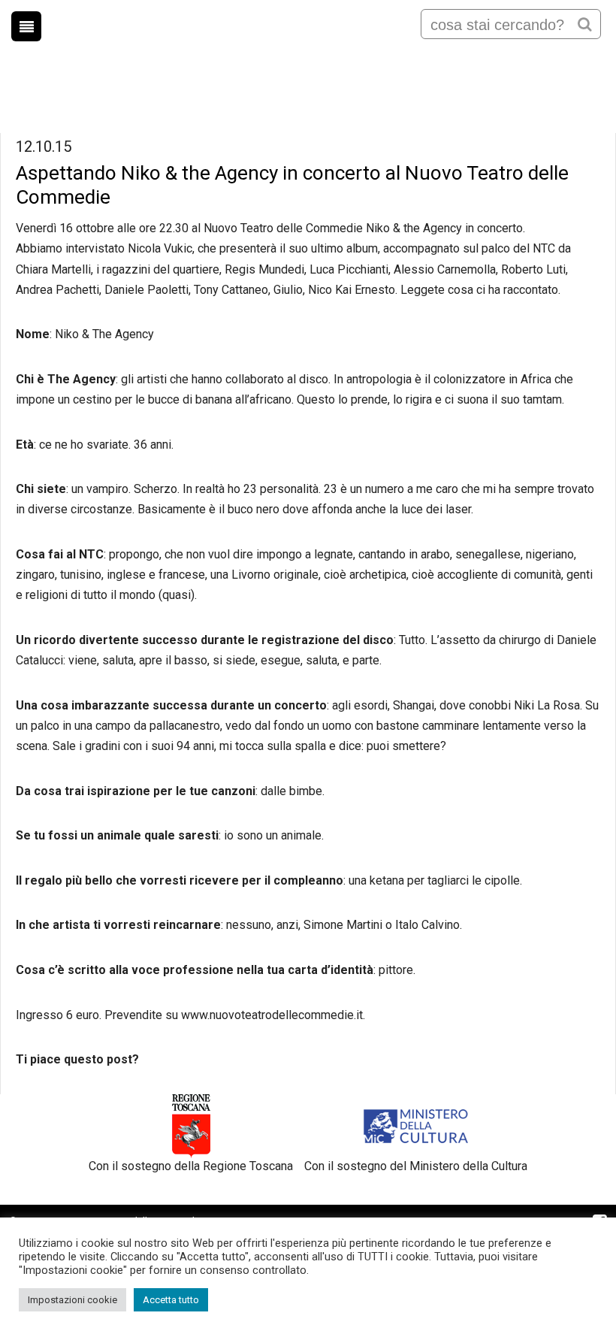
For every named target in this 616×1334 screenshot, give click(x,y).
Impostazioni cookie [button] (72, 1299)
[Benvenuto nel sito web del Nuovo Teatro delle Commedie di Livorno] (308, 59)
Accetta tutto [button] (171, 1299)
